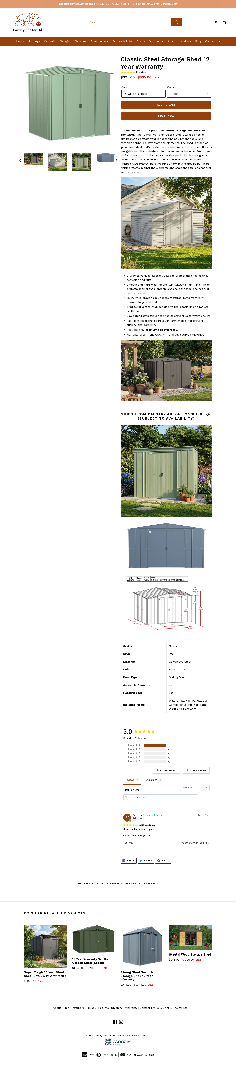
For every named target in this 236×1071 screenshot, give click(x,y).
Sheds (141, 41)
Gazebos (80, 41)
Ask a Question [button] (168, 770)
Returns (103, 1008)
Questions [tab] (151, 780)
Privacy (91, 1008)
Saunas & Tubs (122, 41)
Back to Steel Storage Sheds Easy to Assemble (120, 883)
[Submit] (176, 22)
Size (124, 87)
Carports (50, 41)
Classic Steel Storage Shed (137, 835)
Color (170, 87)
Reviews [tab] (129, 780)
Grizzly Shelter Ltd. (175, 1008)
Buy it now (166, 115)
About (57, 1008)
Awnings (34, 41)
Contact (145, 1008)
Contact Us (212, 41)
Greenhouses (99, 41)
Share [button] (130, 842)
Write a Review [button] (198, 770)
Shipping (117, 1008)
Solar (170, 41)
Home (20, 41)
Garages (65, 41)
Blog (198, 41)
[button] (202, 842)
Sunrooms (156, 41)
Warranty (131, 1008)
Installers (184, 41)
